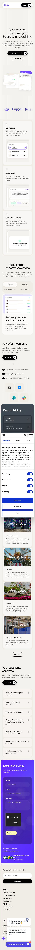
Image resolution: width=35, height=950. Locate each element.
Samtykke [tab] (6, 440)
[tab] (10, 284)
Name (7, 781)
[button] (17, 694)
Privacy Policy (6, 910)
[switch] (30, 479)
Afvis (17, 513)
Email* (7, 790)
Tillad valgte (17, 507)
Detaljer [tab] (17, 440)
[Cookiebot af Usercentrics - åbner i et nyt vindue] (25, 435)
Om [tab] (28, 440)
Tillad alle (17, 500)
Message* (8, 799)
